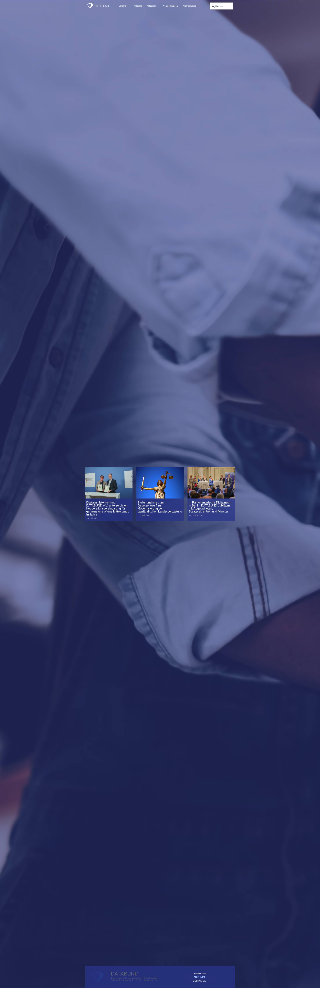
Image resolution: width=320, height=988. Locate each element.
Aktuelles (138, 6)
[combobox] (221, 6)
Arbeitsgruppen (189, 6)
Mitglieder (151, 6)
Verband (122, 6)
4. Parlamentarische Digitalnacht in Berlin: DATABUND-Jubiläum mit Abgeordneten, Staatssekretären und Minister (210, 507)
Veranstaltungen (170, 6)
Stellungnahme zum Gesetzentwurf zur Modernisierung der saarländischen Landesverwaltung (160, 507)
